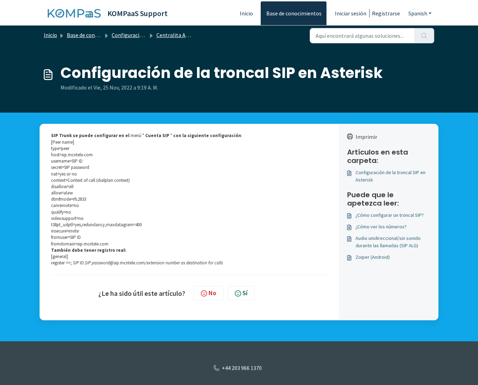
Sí (244, 293)
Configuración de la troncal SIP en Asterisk (391, 176)
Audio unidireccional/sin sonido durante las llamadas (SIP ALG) (388, 242)
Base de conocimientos (294, 13)
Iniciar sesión (350, 13)
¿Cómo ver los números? (381, 226)
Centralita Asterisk (179, 34)
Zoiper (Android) (373, 257)
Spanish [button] (417, 13)
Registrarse (386, 13)
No (212, 293)
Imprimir (366, 136)
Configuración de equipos (142, 34)
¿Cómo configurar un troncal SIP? (390, 215)
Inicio (246, 13)
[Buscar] (424, 35)
